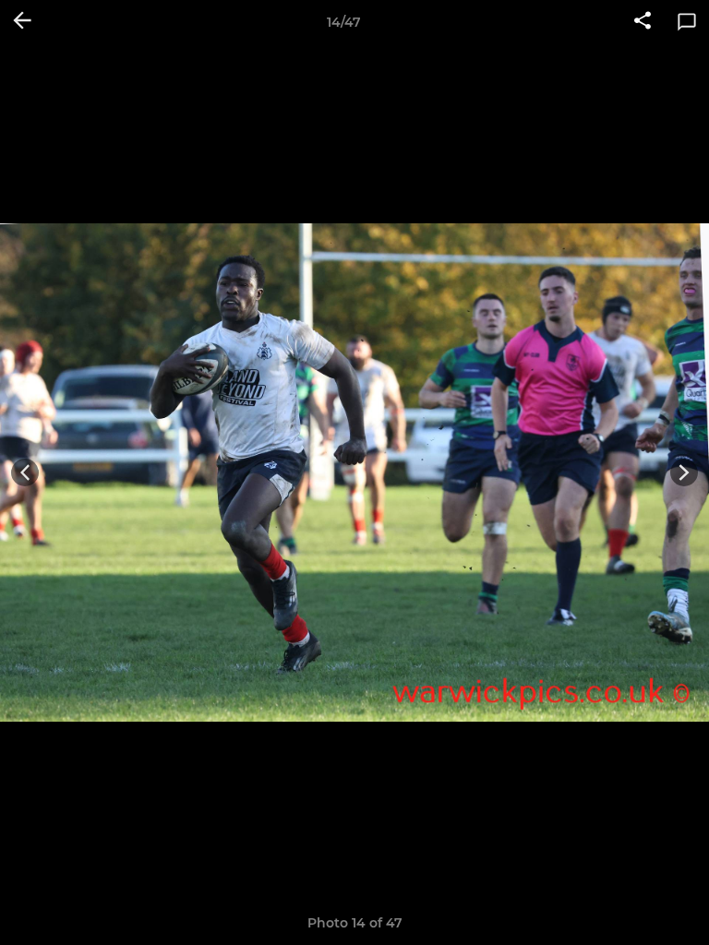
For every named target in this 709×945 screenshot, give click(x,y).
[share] (642, 22)
